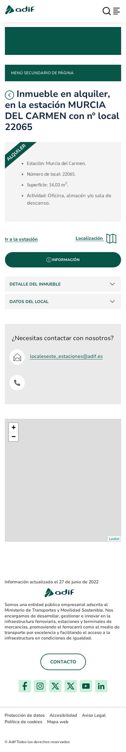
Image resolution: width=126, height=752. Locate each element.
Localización (90, 238)
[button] (9, 95)
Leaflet (114, 538)
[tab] (63, 259)
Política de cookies (23, 722)
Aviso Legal (94, 715)
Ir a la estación (21, 239)
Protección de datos (25, 715)
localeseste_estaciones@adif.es (66, 356)
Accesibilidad (63, 715)
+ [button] (14, 427)
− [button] (14, 436)
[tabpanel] (63, 293)
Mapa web (58, 722)
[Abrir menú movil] (116, 11)
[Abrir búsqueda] (107, 11)
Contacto (63, 662)
